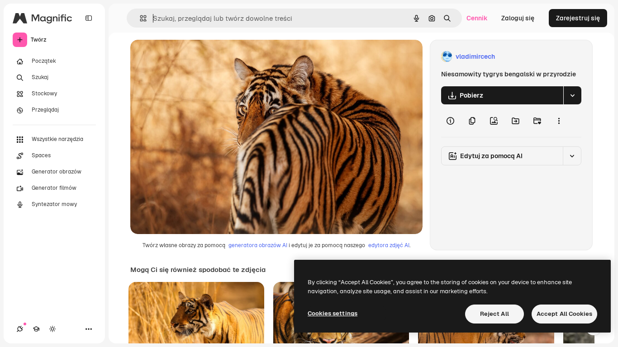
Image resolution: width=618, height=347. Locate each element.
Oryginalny (193, 56)
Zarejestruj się (578, 18)
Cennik (477, 18)
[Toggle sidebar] (88, 18)
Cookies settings (332, 313)
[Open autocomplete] (139, 18)
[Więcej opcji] (559, 121)
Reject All (494, 314)
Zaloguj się (517, 18)
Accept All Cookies (564, 314)
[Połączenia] (20, 329)
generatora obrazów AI (257, 245)
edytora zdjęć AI (388, 245)
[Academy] (36, 329)
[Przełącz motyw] (52, 329)
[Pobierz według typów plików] (572, 95)
